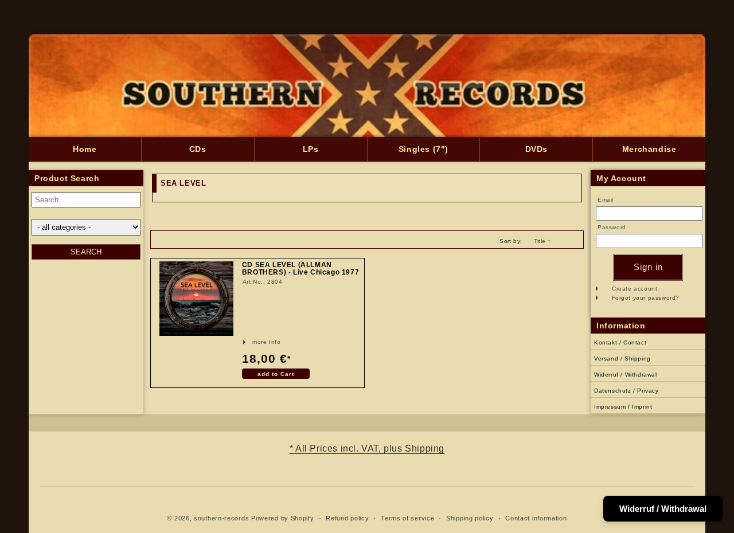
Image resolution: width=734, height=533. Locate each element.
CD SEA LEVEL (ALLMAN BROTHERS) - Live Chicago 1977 (300, 268)
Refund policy (347, 518)
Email (606, 200)
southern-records (221, 518)
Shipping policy (470, 518)
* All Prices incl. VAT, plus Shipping (367, 448)
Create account (634, 288)
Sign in (648, 267)
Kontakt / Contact (620, 342)
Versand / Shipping (622, 358)
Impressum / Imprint (623, 406)
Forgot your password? (646, 298)
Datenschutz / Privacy (626, 390)
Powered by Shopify (282, 518)
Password (612, 227)
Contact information (536, 518)
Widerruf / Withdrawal (625, 374)
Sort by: (510, 241)
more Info (251, 342)
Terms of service (407, 518)
